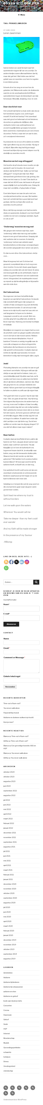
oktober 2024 (8, 772)
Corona (6, 1010)
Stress (6, 1061)
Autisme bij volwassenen (13, 987)
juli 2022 (6, 800)
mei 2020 (7, 917)
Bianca (6, 736)
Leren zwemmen (12, 33)
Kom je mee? (8, 722)
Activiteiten (7, 973)
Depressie (7, 1015)
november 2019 (9, 945)
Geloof (6, 1020)
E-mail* (6, 614)
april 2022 (7, 814)
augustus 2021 (9, 847)
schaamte (7, 1052)
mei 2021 (7, 861)
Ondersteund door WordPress (14, 1100)
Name (6, 639)
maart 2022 (8, 819)
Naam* (6, 604)
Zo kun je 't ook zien (21, 3)
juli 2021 (6, 851)
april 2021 (7, 865)
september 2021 (10, 842)
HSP (5, 1029)
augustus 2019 (9, 959)
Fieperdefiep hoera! (11, 713)
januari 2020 (8, 935)
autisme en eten (9, 992)
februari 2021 (8, 875)
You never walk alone (11, 708)
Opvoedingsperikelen (11, 1048)
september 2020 (10, 898)
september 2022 (10, 791)
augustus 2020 (9, 903)
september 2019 (10, 954)
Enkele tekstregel (12, 676)
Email (7, 648)
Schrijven (6, 1057)
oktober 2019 (8, 949)
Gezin (5, 1024)
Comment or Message (14, 657)
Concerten (7, 1006)
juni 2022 (7, 805)
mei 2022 (7, 809)
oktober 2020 (8, 893)
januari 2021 (8, 879)
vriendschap (8, 1071)
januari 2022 (8, 828)
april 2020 (7, 921)
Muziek (6, 1043)
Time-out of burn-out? (12, 703)
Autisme (6, 978)
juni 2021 (6, 856)
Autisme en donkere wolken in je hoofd (18, 717)
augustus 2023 (9, 781)
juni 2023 (7, 786)
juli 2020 (6, 907)
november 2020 (9, 889)
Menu (22, 15)
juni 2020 (7, 912)
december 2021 (9, 833)
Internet (6, 1034)
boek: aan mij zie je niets (12, 1001)
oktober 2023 (8, 777)
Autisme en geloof (10, 996)
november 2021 (9, 837)
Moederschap (8, 1038)
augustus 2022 (9, 795)
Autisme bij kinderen (11, 982)
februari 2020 (8, 931)
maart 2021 (7, 870)
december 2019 (9, 940)
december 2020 (9, 884)
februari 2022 (8, 823)
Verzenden (10, 687)
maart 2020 (8, 926)
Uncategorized (9, 1066)
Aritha (5, 741)
